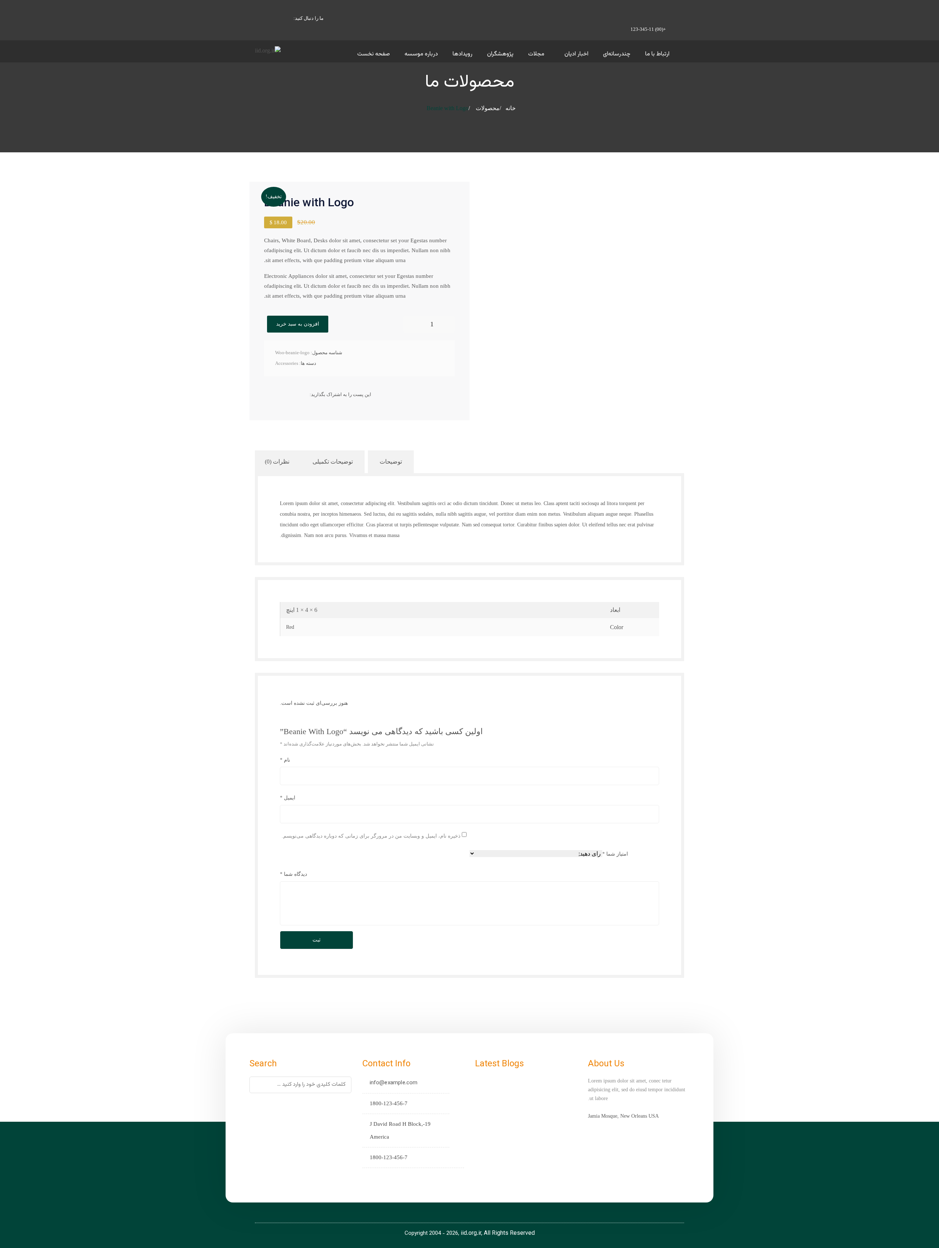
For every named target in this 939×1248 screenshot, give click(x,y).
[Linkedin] (270, 394)
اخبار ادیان (576, 54)
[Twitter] (293, 394)
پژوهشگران (500, 54)
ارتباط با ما (657, 54)
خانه (510, 108)
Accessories (286, 363)
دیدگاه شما (293, 874)
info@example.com (394, 1083)
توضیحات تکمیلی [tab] (333, 461)
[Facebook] (304, 394)
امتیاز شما (615, 854)
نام (285, 760)
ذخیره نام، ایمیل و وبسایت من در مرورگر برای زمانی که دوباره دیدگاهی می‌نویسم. (371, 836)
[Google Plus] (281, 394)
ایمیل (287, 798)
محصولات (488, 108)
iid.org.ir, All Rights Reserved (498, 1233)
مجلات (536, 54)
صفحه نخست (373, 54)
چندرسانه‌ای (617, 54)
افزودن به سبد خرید (297, 324)
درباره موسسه (421, 54)
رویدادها (462, 54)
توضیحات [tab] (391, 461)
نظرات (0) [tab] (277, 461)
